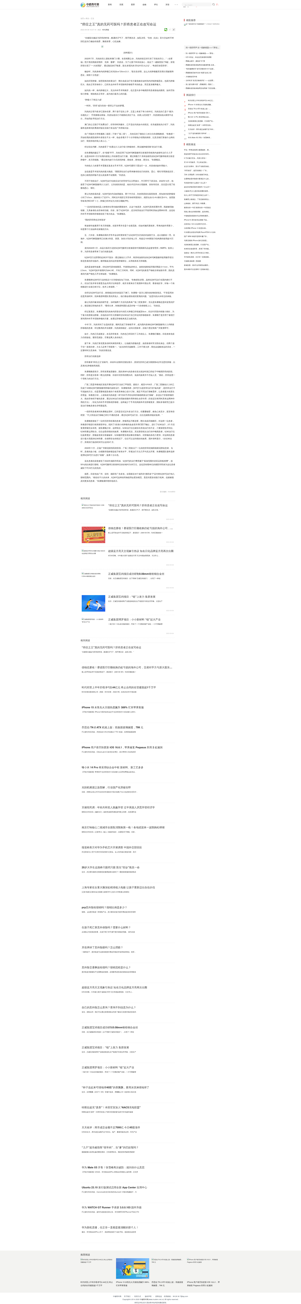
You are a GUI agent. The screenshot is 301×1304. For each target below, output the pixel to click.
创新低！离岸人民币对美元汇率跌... (197, 253)
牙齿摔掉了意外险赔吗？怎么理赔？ (102, 947)
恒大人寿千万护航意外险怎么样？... (197, 195)
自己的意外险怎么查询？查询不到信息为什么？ (109, 1007)
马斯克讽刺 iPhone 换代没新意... (196, 240)
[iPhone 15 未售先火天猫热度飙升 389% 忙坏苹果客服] (132, 1268)
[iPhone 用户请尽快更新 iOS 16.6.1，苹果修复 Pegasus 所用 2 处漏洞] (203, 1268)
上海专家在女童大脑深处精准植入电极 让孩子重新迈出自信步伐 (118, 887)
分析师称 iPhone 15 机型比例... (195, 228)
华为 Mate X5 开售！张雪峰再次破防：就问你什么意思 (113, 1167)
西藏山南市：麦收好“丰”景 (195, 61)
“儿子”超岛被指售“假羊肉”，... (199, 133)
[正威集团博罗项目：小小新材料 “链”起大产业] (93, 626)
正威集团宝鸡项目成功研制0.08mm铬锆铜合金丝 (136, 573)
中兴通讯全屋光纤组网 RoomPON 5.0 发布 (200, 232)
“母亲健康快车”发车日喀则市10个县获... (200, 69)
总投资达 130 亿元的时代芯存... (195, 224)
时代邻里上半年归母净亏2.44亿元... (201, 100)
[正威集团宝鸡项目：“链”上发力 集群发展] (93, 603)
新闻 (110, 4)
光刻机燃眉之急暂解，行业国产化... (201, 121)
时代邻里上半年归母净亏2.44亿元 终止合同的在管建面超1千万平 (119, 687)
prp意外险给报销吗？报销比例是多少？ (104, 907)
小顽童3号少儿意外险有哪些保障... (196, 191)
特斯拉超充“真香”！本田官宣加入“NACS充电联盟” (111, 1107)
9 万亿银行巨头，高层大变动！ (195, 158)
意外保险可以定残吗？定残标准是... (197, 269)
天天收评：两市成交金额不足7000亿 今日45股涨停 (111, 1127)
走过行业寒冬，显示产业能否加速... (197, 166)
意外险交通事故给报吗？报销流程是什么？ (106, 967)
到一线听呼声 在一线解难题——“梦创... (200, 53)
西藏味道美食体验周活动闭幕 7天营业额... (201, 88)
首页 (82, 18)
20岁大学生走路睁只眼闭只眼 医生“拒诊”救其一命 (111, 867)
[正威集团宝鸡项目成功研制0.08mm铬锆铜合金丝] (93, 580)
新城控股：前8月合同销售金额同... (196, 265)
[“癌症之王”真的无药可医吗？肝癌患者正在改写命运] (93, 512)
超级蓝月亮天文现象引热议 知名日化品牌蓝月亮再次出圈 (141, 550)
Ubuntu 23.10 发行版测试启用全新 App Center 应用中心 (114, 1187)
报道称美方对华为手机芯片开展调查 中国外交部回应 (112, 847)
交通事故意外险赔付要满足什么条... (197, 178)
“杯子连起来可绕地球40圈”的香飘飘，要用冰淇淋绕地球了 (115, 1087)
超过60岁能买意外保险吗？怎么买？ (197, 187)
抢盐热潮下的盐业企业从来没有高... (197, 154)
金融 (144, 4)
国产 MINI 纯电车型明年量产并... (196, 236)
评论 (156, 4)
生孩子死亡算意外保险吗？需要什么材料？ (106, 927)
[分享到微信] (165, 29)
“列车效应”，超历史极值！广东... (196, 170)
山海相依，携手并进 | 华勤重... (195, 203)
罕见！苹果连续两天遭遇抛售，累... (197, 150)
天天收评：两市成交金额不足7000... (201, 129)
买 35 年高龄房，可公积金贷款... (196, 162)
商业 (87, 18)
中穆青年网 (144, 1299)
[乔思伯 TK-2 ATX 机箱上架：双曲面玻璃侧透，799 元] (168, 1268)
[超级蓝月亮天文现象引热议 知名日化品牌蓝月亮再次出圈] (93, 557)
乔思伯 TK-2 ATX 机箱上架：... (199, 108)
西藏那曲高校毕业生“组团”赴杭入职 (199, 72)
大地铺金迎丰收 (191, 76)
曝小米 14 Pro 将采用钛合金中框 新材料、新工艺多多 (112, 767)
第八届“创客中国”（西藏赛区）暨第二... (200, 84)
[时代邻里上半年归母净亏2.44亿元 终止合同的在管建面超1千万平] (97, 1268)
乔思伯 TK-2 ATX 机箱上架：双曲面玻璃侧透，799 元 (112, 727)
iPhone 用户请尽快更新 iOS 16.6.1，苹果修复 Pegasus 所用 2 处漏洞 (122, 747)
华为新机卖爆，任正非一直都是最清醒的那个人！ (110, 1227)
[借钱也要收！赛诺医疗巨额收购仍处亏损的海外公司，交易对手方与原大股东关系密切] (93, 535)
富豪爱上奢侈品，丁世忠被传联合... (197, 199)
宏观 (121, 4)
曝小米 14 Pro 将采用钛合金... (199, 117)
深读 (167, 4)
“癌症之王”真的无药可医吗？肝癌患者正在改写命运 (138, 505)
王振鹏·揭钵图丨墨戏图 (192, 261)
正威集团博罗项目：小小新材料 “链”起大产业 (134, 619)
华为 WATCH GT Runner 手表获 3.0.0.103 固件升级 (112, 1207)
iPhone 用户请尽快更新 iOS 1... (199, 113)
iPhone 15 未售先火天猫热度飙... (200, 104)
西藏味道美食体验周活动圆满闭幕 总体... (201, 65)
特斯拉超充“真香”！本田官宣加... (200, 125)
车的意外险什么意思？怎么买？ (195, 183)
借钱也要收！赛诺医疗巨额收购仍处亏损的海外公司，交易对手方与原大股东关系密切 (141, 528)
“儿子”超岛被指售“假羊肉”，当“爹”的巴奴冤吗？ (110, 1147)
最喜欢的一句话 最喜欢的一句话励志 (197, 207)
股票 (133, 4)
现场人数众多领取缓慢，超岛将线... (197, 211)
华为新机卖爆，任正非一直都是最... (197, 257)
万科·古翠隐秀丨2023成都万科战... (196, 174)
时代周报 (105, 29)
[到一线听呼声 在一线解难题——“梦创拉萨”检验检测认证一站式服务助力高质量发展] (202, 34)
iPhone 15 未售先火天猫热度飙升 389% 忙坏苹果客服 (113, 707)
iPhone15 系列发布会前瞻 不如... (196, 220)
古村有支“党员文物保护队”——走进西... (200, 80)
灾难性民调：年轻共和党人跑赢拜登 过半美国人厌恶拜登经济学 (118, 807)
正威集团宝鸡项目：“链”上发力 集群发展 (131, 596)
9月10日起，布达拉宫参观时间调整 (199, 57)
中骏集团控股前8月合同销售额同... (196, 215)
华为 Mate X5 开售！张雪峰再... (199, 137)
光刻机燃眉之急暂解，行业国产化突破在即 (106, 787)
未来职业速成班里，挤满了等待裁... (197, 248)
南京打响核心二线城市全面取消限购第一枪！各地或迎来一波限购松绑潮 (123, 827)
